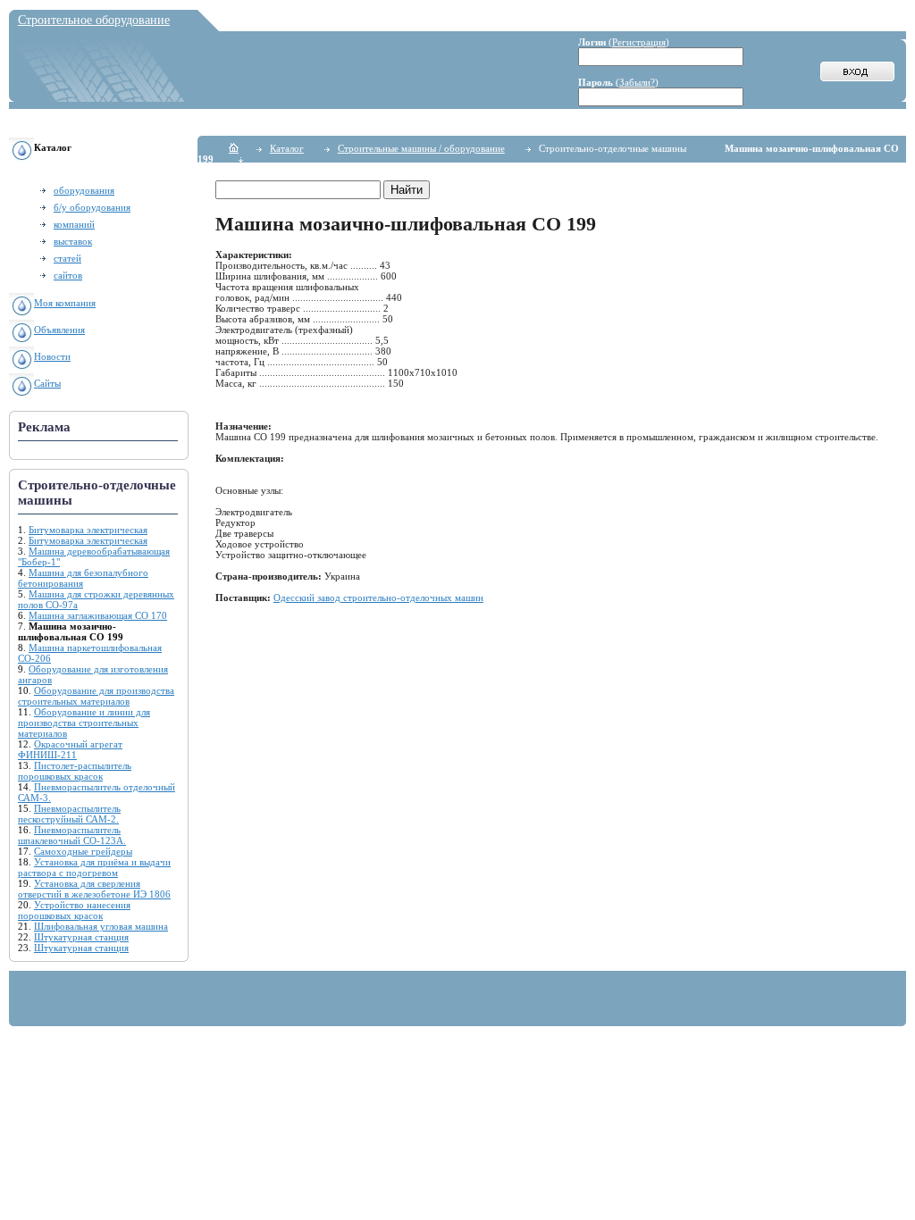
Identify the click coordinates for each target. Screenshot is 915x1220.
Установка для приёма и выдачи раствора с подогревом (94, 867)
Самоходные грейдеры (83, 851)
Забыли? (637, 82)
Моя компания (65, 302)
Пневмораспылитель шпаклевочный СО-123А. (72, 835)
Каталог (287, 148)
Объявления (59, 329)
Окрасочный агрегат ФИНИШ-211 (70, 749)
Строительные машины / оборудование (421, 148)
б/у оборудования (92, 207)
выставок (73, 241)
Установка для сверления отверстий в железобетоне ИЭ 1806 (94, 888)
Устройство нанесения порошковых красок (74, 910)
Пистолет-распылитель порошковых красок (74, 770)
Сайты (47, 383)
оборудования (84, 190)
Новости (52, 356)
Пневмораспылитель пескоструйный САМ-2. (69, 813)
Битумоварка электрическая (88, 529)
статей (67, 258)
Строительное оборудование (94, 20)
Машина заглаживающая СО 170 (98, 615)
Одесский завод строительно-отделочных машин (378, 597)
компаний (74, 224)
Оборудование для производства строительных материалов (96, 695)
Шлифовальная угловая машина (101, 926)
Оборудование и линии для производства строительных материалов (84, 722)
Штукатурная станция (81, 937)
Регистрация (639, 42)
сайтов (68, 275)
